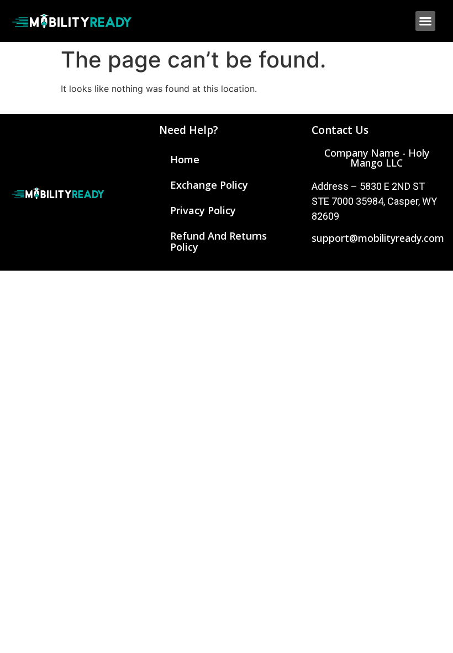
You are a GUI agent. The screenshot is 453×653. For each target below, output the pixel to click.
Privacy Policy (203, 210)
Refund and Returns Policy (218, 241)
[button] (425, 21)
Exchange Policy (209, 184)
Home (184, 159)
